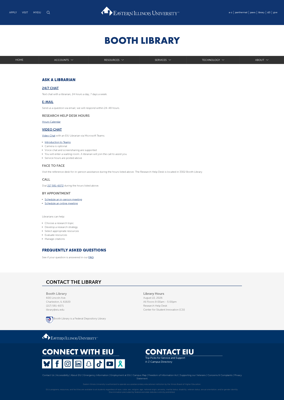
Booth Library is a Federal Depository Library (80, 318)
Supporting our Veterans (193, 375)
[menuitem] (64, 60)
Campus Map (139, 375)
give (275, 12)
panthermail (241, 12)
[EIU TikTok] (99, 363)
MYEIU (37, 12)
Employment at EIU (120, 375)
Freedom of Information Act (163, 375)
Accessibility (62, 375)
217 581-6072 (55, 185)
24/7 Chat (50, 88)
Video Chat (52, 129)
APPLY (13, 12)
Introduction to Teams (58, 142)
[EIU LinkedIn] (78, 363)
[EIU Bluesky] (46, 363)
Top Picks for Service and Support (165, 357)
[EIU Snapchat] (88, 363)
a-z (230, 12)
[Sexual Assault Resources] (120, 363)
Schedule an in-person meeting (63, 199)
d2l (268, 12)
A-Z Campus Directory (158, 361)
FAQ (91, 257)
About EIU (76, 375)
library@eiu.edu (55, 309)
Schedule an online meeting (61, 203)
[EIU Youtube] (109, 363)
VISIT (25, 12)
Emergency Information (95, 375)
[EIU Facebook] (57, 363)
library (261, 12)
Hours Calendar (51, 121)
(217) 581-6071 (55, 305)
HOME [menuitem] (19, 59)
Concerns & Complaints (220, 375)
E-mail (47, 102)
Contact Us (48, 375)
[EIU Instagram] (67, 363)
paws (252, 12)
